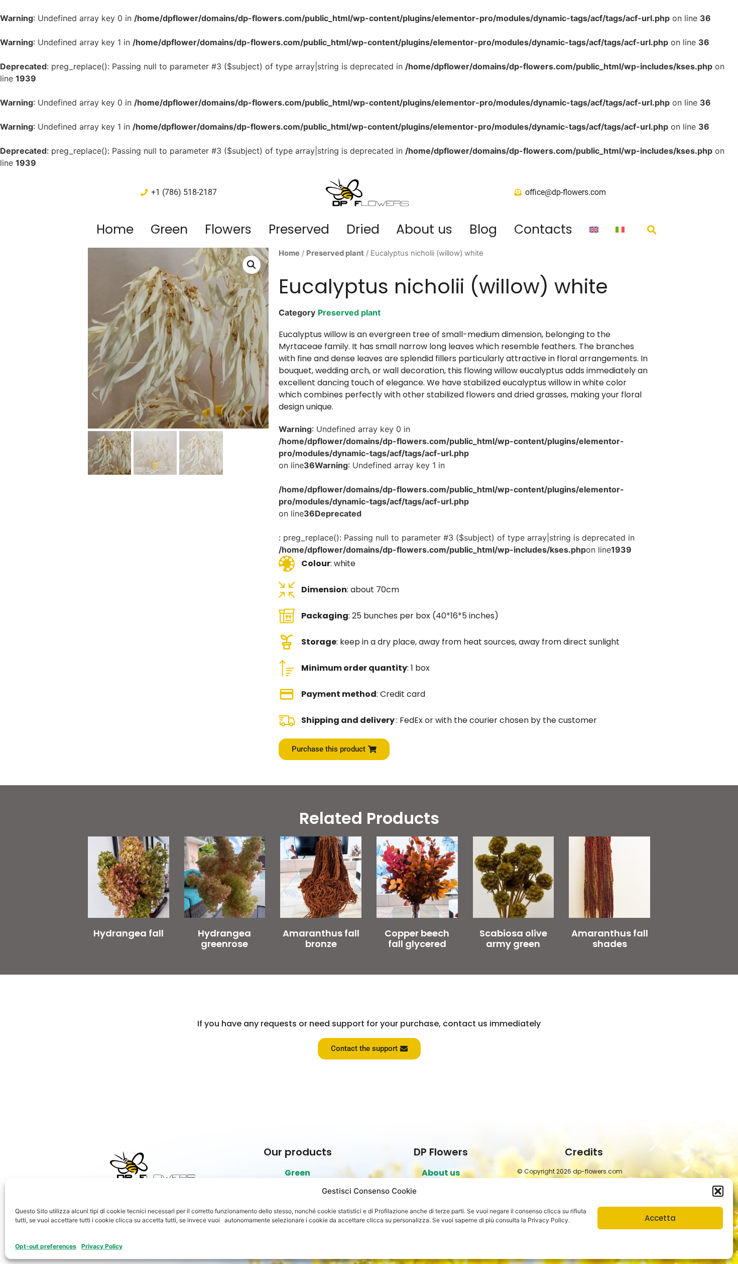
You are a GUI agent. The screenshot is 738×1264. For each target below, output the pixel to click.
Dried (363, 229)
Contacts (543, 229)
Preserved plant (335, 253)
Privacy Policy (101, 1246)
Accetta (660, 1218)
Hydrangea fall (128, 933)
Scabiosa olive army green (513, 939)
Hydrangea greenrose (224, 939)
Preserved (299, 229)
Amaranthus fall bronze (321, 939)
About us (424, 229)
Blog (483, 229)
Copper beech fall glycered (417, 939)
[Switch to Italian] (620, 229)
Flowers (228, 229)
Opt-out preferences (45, 1246)
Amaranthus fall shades (609, 939)
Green (169, 229)
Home (115, 229)
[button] (718, 1191)
